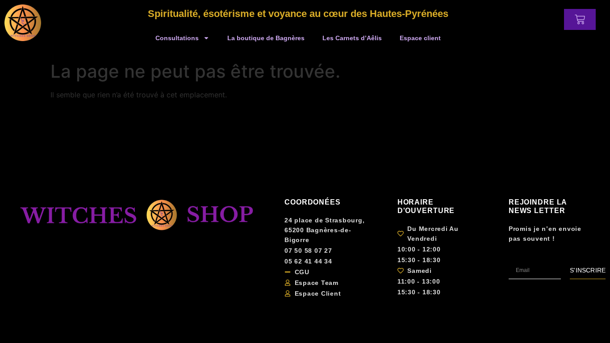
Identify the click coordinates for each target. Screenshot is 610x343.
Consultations (177, 38)
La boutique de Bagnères (266, 38)
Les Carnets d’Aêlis (352, 38)
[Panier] (580, 19)
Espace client (420, 38)
